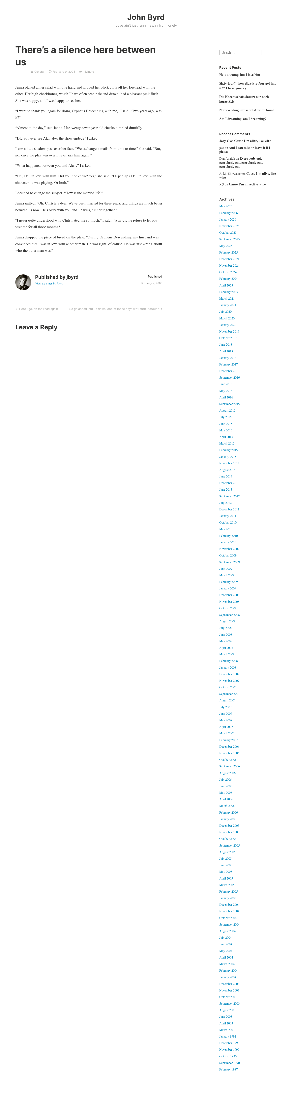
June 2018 (225, 344)
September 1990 (229, 1063)
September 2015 (229, 404)
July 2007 (225, 707)
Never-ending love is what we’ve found (246, 109)
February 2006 (228, 812)
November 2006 (229, 753)
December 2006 (229, 746)
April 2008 (226, 647)
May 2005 (225, 871)
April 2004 (226, 957)
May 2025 (225, 246)
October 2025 (228, 232)
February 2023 (228, 292)
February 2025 (228, 252)
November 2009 (229, 549)
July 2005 (225, 858)
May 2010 (225, 529)
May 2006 (225, 792)
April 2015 (226, 437)
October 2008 (228, 608)
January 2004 (227, 977)
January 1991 (227, 1036)
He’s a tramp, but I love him (239, 74)
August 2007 (227, 700)
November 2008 (229, 601)
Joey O (224, 140)
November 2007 (229, 680)
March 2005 (227, 885)
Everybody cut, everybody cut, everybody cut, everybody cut (241, 162)
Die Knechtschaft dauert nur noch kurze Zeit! (244, 99)
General (39, 71)
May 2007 (225, 720)
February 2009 (228, 582)
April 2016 (226, 397)
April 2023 (226, 285)
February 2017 (228, 364)
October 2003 (228, 997)
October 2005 (228, 838)
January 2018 (227, 358)
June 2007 (225, 713)
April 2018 (226, 351)
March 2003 (227, 1030)
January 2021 (227, 305)
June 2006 (225, 786)
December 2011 (229, 509)
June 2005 (225, 865)
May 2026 (225, 206)
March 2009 (227, 575)
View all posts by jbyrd (49, 283)
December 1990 (229, 1043)
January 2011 (227, 516)
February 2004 (228, 970)
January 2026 (227, 219)
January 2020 (227, 325)
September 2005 (229, 845)
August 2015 (227, 410)
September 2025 (229, 239)
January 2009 (227, 588)
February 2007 (228, 740)
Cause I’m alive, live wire (252, 140)
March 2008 (227, 654)
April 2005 (226, 878)
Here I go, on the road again (38, 309)
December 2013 (229, 483)
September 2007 (229, 693)
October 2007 (228, 687)
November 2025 (229, 226)
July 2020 (225, 311)
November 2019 (229, 331)
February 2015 (228, 450)
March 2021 (227, 298)
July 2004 (225, 937)
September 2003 (229, 1003)
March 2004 (227, 964)
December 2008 (229, 595)
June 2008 (225, 634)
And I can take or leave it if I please (244, 149)
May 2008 (225, 641)
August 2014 (227, 470)
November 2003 (229, 990)
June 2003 (225, 1016)
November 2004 (229, 911)
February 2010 (228, 535)
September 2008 (229, 614)
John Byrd (146, 17)
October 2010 (228, 522)
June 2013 (225, 489)
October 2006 (228, 759)
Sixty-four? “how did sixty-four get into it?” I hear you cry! (248, 86)
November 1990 (229, 1049)
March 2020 (227, 318)
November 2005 (229, 832)
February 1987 (228, 1069)
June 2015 (225, 423)
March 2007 (227, 733)
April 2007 (226, 726)
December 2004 (229, 904)
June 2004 (225, 944)
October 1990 (228, 1056)
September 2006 (229, 766)
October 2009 (228, 555)
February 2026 (228, 213)
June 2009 (225, 568)
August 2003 (227, 1010)
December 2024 (229, 259)
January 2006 (227, 819)
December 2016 (229, 371)
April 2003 (226, 1023)
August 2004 (227, 931)
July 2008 (225, 628)
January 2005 (227, 898)
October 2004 (228, 918)
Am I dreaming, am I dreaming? (243, 118)
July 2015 (225, 417)
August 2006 (227, 773)
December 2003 (229, 984)
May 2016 (225, 391)
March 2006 (227, 805)
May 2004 (225, 951)
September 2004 (229, 924)
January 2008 (227, 667)
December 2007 (229, 674)
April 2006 (226, 799)
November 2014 (229, 463)
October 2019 (228, 338)
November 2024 (229, 265)
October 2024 (228, 272)
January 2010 (227, 542)
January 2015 (227, 456)
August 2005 (227, 852)
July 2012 (225, 503)
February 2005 (228, 891)
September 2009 (229, 562)
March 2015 (227, 443)
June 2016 (225, 384)
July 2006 (225, 779)
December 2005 (229, 825)
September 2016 (229, 377)
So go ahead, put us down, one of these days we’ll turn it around (114, 309)
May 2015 (225, 430)
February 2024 (228, 278)
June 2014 (225, 476)
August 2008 (227, 621)
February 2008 (228, 661)
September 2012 (229, 496)
